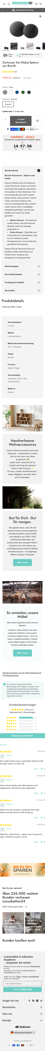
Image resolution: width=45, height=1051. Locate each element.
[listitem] (22, 959)
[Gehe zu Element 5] (38, 47)
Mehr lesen (22, 562)
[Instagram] (37, 1000)
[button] (8, 72)
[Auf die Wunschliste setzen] (37, 121)
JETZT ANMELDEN (22, 989)
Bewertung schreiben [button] (22, 735)
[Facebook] (29, 1000)
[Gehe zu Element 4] (30, 46)
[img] (5, 752)
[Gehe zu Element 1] (6, 47)
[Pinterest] (33, 1000)
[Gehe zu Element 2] (14, 46)
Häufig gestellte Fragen (12, 307)
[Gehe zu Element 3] (22, 47)
